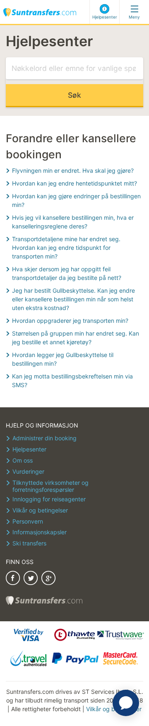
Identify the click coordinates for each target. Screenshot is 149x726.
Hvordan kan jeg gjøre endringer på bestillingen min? (76, 200)
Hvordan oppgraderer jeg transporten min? (70, 320)
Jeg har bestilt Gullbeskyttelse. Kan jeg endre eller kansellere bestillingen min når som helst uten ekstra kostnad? (73, 299)
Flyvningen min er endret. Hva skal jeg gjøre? (73, 170)
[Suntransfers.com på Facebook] (13, 579)
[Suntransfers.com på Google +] (48, 579)
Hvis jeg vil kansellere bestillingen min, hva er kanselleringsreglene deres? (73, 222)
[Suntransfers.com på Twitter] (31, 579)
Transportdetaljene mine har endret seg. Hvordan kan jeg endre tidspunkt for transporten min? (66, 247)
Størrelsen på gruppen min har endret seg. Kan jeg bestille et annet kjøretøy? (75, 337)
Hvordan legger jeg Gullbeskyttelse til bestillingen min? (62, 359)
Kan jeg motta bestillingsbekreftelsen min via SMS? (72, 380)
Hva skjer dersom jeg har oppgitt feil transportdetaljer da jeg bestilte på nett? (66, 273)
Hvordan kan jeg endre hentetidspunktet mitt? (74, 183)
